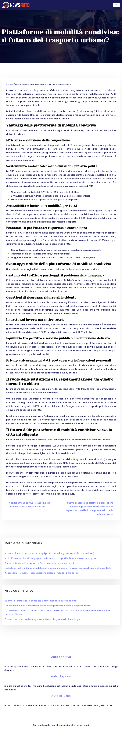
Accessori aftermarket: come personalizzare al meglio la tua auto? (41, 572)
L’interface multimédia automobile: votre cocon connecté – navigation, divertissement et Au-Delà (58, 568)
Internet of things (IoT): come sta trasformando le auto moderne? (41, 600)
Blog (12, 84)
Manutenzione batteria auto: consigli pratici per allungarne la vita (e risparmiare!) (49, 553)
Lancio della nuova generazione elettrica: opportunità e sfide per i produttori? (47, 605)
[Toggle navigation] (116, 5)
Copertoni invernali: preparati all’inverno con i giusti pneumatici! (39, 563)
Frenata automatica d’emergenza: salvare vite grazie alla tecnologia (42, 619)
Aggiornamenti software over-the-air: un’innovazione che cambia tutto (29, 504)
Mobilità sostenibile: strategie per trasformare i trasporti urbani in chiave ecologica (50, 558)
